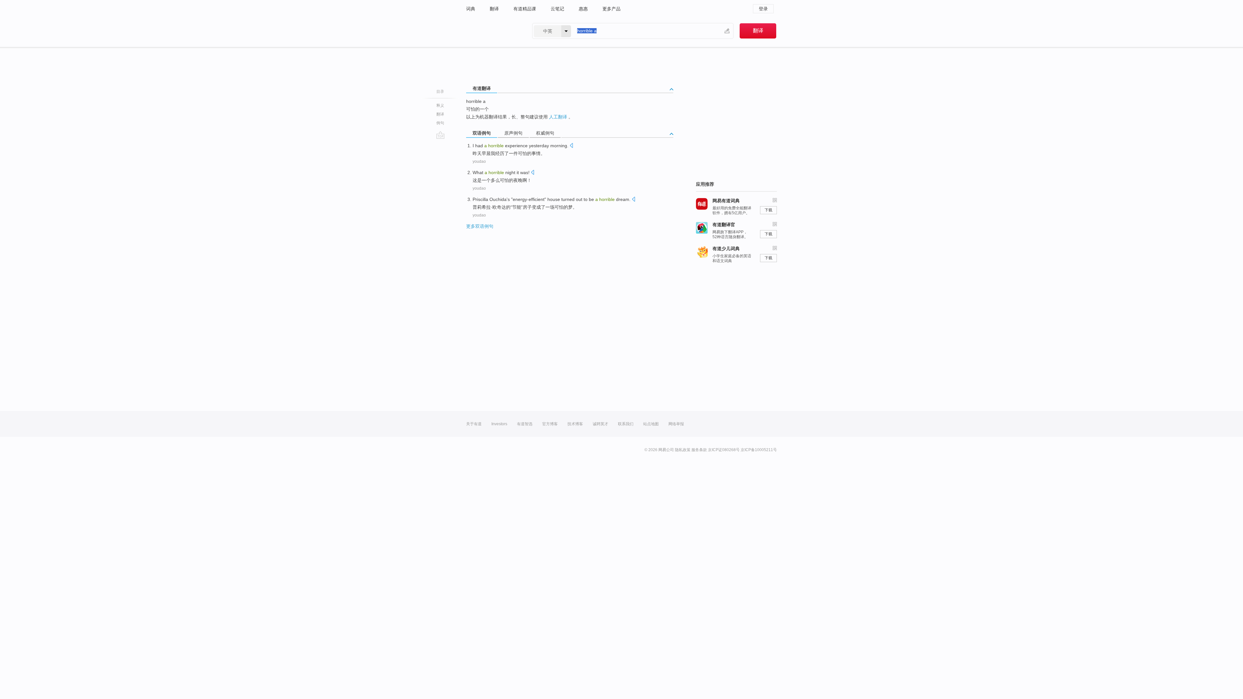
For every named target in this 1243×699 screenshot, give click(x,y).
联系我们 (625, 424)
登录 (763, 8)
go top (440, 135)
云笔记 (557, 8)
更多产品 (611, 8)
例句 (440, 123)
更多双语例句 (479, 226)
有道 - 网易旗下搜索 (492, 31)
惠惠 (583, 8)
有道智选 (524, 424)
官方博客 (550, 424)
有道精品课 (524, 8)
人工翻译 (558, 116)
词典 (470, 8)
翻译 (494, 8)
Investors (499, 424)
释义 (440, 105)
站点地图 (651, 424)
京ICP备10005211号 (759, 450)
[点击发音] (571, 146)
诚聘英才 (600, 424)
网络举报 (676, 424)
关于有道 (474, 424)
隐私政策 (682, 450)
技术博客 (575, 424)
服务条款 (699, 450)
